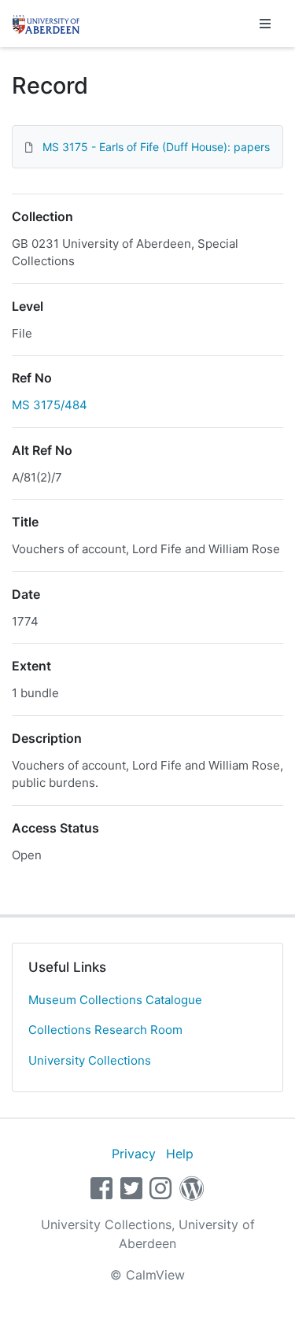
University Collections (89, 1060)
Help (180, 1153)
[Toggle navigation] (265, 23)
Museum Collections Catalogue (115, 999)
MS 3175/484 (49, 404)
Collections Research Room (105, 1029)
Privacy (134, 1153)
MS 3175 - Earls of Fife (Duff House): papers (156, 146)
